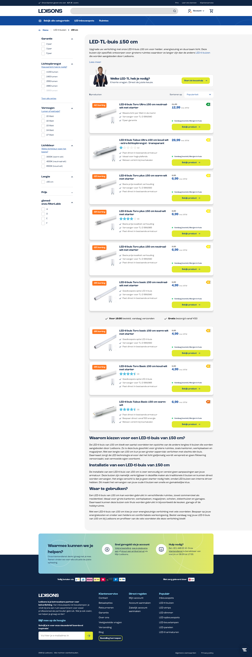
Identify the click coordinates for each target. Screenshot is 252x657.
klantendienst (176, 551)
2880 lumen (52, 86)
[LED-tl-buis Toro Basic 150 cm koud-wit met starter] (104, 377)
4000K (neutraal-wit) (56, 161)
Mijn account (136, 598)
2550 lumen (52, 81)
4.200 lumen (52, 72)
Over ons (104, 617)
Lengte (45, 177)
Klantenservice (207, 3)
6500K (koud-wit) (54, 166)
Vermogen (48, 108)
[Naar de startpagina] (50, 11)
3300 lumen (52, 91)
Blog (101, 632)
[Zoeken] (174, 11)
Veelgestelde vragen (110, 622)
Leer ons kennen (189, 3)
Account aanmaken (140, 603)
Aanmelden (89, 636)
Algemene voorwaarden (185, 653)
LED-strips (165, 608)
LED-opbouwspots (169, 617)
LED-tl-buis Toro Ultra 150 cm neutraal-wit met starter (143, 106)
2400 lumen (52, 77)
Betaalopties (106, 603)
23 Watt (50, 126)
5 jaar (49, 53)
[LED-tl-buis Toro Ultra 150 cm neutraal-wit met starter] (104, 115)
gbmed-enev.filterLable (51, 203)
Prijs (44, 192)
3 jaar (49, 49)
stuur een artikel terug (132, 551)
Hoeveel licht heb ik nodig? (54, 67)
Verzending (105, 627)
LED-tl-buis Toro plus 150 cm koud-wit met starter (142, 213)
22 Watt (50, 121)
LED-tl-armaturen (169, 632)
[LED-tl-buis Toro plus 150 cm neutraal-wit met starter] (104, 257)
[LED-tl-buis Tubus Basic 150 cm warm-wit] (104, 412)
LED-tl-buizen (203, 53)
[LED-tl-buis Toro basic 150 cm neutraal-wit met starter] (104, 293)
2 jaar (49, 44)
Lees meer (95, 62)
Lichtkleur (47, 145)
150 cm (49, 182)
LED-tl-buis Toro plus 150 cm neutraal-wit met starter (142, 248)
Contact (103, 598)
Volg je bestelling (123, 548)
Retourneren (106, 608)
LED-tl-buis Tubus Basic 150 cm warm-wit (142, 404)
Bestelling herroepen (110, 638)
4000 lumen (52, 95)
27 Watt (50, 135)
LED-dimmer (166, 613)
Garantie (46, 39)
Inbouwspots (166, 598)
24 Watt (50, 130)
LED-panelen (166, 627)
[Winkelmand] (211, 11)
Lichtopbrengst (51, 64)
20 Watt (50, 116)
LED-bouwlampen (169, 622)
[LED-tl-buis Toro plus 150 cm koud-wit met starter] (104, 222)
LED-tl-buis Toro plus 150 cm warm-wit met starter (143, 177)
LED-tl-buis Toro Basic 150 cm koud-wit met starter (143, 368)
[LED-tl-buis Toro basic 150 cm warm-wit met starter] (104, 341)
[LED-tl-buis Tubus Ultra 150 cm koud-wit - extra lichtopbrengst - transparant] (104, 151)
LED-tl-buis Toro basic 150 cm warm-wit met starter (143, 332)
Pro (176, 3)
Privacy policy (207, 653)
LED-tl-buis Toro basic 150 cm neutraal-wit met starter (143, 284)
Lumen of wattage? (50, 111)
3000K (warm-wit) (54, 157)
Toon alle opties (48, 99)
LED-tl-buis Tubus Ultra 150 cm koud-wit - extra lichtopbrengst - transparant (143, 142)
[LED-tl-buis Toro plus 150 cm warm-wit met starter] (104, 186)
